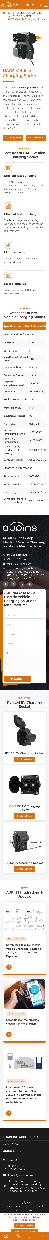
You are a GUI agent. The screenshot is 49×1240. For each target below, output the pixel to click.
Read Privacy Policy (24, 1231)
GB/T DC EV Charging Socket (24, 808)
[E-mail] (6, 1236)
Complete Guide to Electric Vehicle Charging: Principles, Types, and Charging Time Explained (23, 951)
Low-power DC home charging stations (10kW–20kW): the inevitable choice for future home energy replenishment (24, 1095)
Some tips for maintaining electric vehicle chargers (22, 1021)
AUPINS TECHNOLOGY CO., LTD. (23, 1206)
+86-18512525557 (16, 559)
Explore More (24, 759)
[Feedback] (30, 1236)
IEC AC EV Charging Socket (24, 753)
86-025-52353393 (17, 554)
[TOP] (43, 1236)
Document (36, 137)
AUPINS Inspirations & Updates (24, 894)
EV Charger (12, 1144)
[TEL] (18, 1236)
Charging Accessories (29, 12)
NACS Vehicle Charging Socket (26, 19)
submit (17, 679)
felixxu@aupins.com (19, 563)
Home (10, 12)
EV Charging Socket (19, 15)
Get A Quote (13, 137)
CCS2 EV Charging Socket (24, 863)
